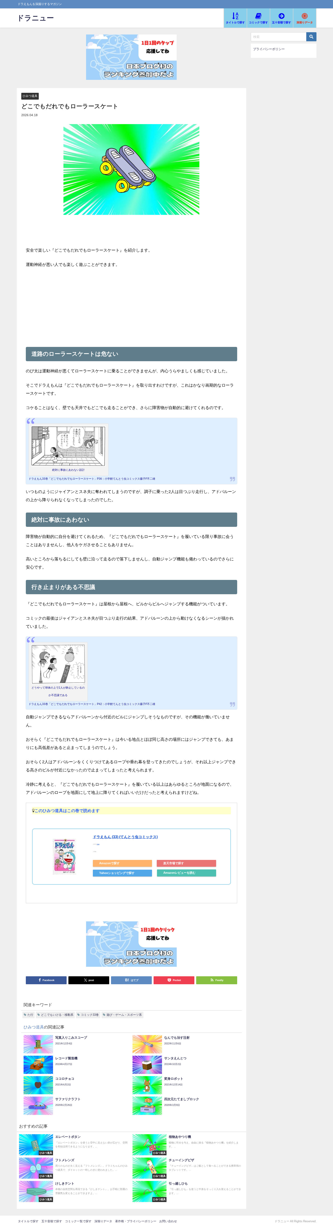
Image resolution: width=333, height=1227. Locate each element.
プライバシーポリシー (269, 49)
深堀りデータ (103, 1221)
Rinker (98, 844)
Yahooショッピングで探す (117, 872)
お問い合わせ (168, 1221)
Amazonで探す (109, 863)
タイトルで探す (28, 1221)
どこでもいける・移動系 (57, 1014)
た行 (30, 1014)
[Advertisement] (131, 306)
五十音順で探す (51, 1221)
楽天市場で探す (173, 863)
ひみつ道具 (30, 95)
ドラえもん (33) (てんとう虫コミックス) (125, 837)
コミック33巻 (90, 1014)
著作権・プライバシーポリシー (135, 1221)
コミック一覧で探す (78, 1221)
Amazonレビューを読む (179, 872)
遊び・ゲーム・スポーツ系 (124, 1014)
